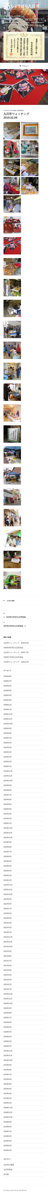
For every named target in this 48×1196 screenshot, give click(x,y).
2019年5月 (7, 1084)
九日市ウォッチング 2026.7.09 (15, 652)
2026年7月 (7, 681)
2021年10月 (8, 946)
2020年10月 (8, 1003)
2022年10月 (8, 894)
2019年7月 (7, 1074)
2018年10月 (8, 1117)
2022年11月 (7, 890)
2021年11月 (7, 942)
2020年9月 (7, 1008)
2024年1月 (7, 823)
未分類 (6, 1174)
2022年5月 (7, 918)
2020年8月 (7, 1013)
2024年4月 (7, 809)
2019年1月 (7, 1103)
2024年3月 (7, 814)
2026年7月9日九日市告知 (13, 657)
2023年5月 (7, 861)
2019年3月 (7, 1093)
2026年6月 (7, 686)
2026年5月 (7, 690)
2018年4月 (7, 1145)
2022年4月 (7, 923)
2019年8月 (7, 1070)
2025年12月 (8, 714)
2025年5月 (7, 747)
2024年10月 (8, 781)
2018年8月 (7, 1127)
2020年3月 (7, 1037)
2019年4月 (7, 1089)
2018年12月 (8, 1108)
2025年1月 (7, 766)
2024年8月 (7, 790)
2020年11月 (7, 999)
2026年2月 (7, 705)
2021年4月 (7, 975)
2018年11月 (7, 1112)
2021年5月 (7, 970)
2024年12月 (8, 771)
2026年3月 (7, 700)
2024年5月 (7, 804)
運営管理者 (20, 110)
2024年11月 (7, 776)
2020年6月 (7, 1022)
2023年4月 (7, 866)
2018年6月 (7, 1136)
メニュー (25, 66)
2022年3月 (7, 927)
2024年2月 (7, 818)
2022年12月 (8, 885)
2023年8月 (7, 847)
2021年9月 (7, 951)
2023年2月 (7, 875)
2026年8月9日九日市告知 (13, 648)
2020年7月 (7, 1018)
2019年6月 (7, 1079)
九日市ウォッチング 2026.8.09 (15, 643)
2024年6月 (7, 799)
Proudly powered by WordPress (15, 1190)
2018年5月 (7, 1141)
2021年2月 (7, 984)
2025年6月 (7, 743)
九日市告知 (7, 1169)
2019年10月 (8, 1060)
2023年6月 (7, 856)
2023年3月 (7, 871)
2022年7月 (7, 909)
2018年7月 (7, 1131)
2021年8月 (7, 956)
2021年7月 (7, 961)
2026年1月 (7, 709)
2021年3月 (7, 980)
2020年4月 (7, 1032)
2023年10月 (8, 837)
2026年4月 (7, 695)
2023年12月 (8, 828)
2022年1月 (7, 932)
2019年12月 (8, 1051)
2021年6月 (7, 965)
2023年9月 (7, 842)
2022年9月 (7, 899)
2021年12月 (8, 937)
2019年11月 (7, 1055)
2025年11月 (7, 719)
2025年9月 (7, 728)
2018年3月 (7, 1150)
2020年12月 (8, 994)
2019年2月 (7, 1098)
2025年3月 (7, 757)
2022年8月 (7, 904)
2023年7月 (7, 852)
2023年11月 (7, 833)
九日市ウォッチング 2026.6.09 (15, 662)
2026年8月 (7, 676)
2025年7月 (7, 738)
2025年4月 (7, 752)
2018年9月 (7, 1122)
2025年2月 (7, 762)
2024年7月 (7, 795)
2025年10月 (8, 724)
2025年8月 (7, 733)
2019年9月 (7, 1065)
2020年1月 (7, 1046)
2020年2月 (7, 1041)
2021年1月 (7, 989)
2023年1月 (7, 880)
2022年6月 (7, 913)
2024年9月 (7, 785)
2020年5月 (7, 1027)
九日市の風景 (10, 600)
